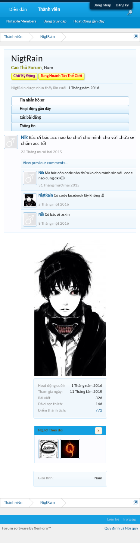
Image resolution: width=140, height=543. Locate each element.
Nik (24, 137)
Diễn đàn (18, 9)
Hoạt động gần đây (35, 109)
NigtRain (45, 196)
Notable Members (21, 21)
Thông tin (27, 126)
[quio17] (70, 449)
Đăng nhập (102, 5)
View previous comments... (45, 163)
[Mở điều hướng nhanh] (135, 36)
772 (99, 411)
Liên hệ (113, 520)
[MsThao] (48, 449)
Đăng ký (122, 5)
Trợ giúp (129, 520)
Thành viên (49, 9)
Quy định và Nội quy (121, 529)
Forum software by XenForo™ (26, 529)
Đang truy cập (54, 21)
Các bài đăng (30, 118)
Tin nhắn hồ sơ (32, 100)
